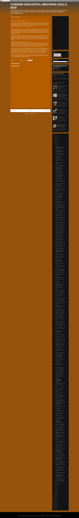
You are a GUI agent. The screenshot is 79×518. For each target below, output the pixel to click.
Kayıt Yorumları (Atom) (32, 113)
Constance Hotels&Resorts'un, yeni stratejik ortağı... (60, 384)
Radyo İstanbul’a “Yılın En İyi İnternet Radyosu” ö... (60, 186)
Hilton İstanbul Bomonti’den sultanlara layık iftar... (59, 388)
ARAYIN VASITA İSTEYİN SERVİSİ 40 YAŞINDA (59, 285)
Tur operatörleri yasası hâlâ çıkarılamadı (59, 282)
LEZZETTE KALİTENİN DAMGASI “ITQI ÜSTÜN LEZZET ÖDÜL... (59, 344)
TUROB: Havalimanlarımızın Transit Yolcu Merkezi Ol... (60, 232)
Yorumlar (56, 55)
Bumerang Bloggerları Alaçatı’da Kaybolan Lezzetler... (58, 261)
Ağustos (56, 484)
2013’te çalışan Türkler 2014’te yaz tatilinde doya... (60, 411)
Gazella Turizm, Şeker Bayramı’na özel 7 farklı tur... (60, 448)
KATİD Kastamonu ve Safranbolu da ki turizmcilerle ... (58, 361)
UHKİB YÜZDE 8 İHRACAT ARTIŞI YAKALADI (59, 176)
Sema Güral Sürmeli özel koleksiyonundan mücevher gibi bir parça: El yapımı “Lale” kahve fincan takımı (63, 95)
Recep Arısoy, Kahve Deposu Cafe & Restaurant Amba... (60, 290)
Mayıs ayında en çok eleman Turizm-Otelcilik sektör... (60, 324)
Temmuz (56, 483)
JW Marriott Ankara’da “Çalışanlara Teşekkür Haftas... (59, 160)
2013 (55, 135)
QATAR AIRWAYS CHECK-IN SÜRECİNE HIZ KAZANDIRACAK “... (60, 403)
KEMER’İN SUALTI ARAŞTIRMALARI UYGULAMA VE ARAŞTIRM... (58, 380)
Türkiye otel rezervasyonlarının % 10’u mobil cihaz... (60, 213)
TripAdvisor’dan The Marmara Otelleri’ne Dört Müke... (60, 210)
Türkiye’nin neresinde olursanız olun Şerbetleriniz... (58, 157)
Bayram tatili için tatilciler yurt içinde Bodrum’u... (60, 408)
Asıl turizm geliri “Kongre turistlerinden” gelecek (59, 254)
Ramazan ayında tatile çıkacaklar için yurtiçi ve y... (60, 478)
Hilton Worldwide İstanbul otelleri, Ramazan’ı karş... (59, 413)
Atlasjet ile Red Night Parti (59, 256)
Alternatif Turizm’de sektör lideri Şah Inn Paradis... (59, 453)
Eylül (56, 486)
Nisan (56, 142)
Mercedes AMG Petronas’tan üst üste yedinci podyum (60, 269)
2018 (55, 496)
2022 (55, 502)
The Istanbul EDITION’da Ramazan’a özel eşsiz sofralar (59, 470)
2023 (55, 504)
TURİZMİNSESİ (56, 68)
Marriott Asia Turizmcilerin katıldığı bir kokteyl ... (59, 237)
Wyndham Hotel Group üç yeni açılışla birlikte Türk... (60, 234)
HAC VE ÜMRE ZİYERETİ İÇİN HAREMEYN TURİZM (59, 83)
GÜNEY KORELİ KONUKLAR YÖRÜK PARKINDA (60, 445)
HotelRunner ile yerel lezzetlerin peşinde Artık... (59, 241)
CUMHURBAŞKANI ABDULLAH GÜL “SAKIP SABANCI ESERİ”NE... (59, 475)
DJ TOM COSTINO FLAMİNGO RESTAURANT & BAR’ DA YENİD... (60, 202)
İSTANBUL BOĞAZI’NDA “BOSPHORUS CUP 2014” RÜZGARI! (60, 148)
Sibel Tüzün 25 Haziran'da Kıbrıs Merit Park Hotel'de (59, 165)
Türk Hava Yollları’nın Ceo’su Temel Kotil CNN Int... (60, 347)
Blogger (49, 515)
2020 (55, 499)
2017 (55, 495)
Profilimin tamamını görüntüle (58, 70)
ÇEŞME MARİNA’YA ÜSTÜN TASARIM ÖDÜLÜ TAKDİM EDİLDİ (60, 207)
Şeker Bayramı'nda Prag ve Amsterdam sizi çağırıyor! (59, 400)
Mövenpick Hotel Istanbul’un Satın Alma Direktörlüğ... (59, 322)
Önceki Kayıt (47, 110)
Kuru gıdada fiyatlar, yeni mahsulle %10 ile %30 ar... (60, 368)
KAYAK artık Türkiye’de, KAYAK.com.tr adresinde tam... (59, 350)
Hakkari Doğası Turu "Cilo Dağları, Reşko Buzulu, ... (59, 277)
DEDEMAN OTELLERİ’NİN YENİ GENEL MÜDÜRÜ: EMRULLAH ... (59, 251)
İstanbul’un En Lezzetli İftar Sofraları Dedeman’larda (59, 481)
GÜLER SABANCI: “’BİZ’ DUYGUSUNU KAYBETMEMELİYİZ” (59, 450)
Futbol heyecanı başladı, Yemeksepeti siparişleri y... (60, 317)
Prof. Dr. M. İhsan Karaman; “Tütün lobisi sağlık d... (59, 193)
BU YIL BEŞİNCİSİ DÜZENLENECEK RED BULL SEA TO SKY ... (59, 196)
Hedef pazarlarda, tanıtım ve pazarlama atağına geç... (60, 249)
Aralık (56, 490)
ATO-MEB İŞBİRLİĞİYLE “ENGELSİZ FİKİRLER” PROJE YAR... (59, 151)
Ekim (56, 487)
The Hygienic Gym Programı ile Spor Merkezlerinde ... (60, 312)
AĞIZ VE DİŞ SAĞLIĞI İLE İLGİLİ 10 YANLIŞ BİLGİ (59, 370)
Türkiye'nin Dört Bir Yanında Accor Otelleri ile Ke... (59, 456)
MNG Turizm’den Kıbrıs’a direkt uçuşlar (59, 258)
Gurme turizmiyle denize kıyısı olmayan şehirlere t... (60, 244)
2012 (55, 134)
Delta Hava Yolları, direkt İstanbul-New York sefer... (59, 272)
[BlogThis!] (28, 60)
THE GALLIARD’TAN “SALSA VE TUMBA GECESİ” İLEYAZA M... (60, 307)
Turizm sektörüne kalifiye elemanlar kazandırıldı (62, 110)
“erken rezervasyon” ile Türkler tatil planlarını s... (60, 406)
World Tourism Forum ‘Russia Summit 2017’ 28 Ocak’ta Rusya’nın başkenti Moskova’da (63, 87)
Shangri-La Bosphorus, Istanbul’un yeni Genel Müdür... (59, 287)
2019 (55, 498)
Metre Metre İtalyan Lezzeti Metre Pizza (59, 337)
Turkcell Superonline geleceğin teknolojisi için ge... (60, 178)
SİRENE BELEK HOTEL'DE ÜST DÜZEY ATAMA (59, 372)
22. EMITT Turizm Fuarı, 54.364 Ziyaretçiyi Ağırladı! (62, 102)
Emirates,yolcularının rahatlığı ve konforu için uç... (60, 473)
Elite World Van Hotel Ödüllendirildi (58, 199)
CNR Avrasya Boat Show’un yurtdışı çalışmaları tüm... (59, 396)
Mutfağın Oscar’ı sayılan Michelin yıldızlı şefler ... (59, 230)
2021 (55, 501)
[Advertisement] (30, 99)
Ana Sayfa (30, 110)
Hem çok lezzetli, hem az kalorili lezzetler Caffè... (59, 359)
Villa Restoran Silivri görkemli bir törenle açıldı (62, 117)
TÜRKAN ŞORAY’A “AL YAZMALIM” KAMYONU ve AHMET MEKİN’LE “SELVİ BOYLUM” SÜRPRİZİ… (62, 125)
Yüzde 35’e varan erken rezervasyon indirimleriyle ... (60, 225)
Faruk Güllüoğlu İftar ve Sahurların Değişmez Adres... (59, 364)
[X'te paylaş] (29, 60)
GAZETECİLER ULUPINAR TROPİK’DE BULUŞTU (59, 154)
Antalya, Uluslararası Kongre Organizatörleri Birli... (60, 353)
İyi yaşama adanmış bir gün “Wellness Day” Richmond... (60, 424)
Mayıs (56, 144)
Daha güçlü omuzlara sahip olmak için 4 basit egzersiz (60, 301)
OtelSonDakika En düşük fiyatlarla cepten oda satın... (60, 205)
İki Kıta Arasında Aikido (59, 443)
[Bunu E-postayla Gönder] (27, 60)
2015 (55, 492)
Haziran (56, 145)
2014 (55, 137)
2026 (55, 508)
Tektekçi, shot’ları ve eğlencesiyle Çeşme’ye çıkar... (59, 274)
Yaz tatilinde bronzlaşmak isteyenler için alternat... (59, 239)
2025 (55, 507)
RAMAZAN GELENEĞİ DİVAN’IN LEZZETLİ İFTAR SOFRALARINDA (60, 355)
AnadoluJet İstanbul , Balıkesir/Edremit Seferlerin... (58, 331)
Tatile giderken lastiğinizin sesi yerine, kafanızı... (60, 246)
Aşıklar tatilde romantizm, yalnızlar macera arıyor (59, 314)
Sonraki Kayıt (14, 110)
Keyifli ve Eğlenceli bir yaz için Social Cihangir (60, 264)
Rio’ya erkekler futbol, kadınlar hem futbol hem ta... (60, 215)
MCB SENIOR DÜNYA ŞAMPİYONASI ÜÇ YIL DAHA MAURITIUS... (59, 168)
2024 (55, 505)
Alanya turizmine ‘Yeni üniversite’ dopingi (58, 173)
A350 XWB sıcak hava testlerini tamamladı (58, 398)
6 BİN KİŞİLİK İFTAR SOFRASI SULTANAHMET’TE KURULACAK (60, 458)
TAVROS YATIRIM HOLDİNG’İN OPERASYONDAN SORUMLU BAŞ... (58, 421)
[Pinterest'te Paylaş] (32, 60)
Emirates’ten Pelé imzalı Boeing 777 (59, 377)
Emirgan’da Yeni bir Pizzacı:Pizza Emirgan (59, 416)
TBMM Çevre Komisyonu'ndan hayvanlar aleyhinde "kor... (60, 298)
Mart (56, 141)
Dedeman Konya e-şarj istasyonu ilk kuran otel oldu (60, 222)
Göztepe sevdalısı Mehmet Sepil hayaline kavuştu (59, 189)
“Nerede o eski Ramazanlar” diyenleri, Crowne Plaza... (60, 427)
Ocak (56, 138)
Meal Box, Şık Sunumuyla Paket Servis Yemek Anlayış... (59, 303)
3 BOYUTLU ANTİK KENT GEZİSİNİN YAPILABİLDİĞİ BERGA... (60, 464)
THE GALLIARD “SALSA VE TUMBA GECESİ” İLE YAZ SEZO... (60, 266)
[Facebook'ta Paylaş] (30, 60)
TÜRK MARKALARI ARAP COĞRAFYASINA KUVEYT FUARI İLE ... (60, 433)
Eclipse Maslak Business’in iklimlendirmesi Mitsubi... (59, 467)
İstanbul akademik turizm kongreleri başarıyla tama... (60, 227)
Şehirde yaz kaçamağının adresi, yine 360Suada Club (60, 441)
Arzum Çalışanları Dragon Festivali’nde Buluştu (59, 218)
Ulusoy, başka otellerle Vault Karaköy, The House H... (59, 293)
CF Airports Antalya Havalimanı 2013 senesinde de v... (60, 339)
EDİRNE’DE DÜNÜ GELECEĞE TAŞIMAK (59, 171)
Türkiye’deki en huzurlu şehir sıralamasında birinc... (60, 418)
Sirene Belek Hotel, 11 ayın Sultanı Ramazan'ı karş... (59, 334)
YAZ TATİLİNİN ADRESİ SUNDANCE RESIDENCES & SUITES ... (60, 429)
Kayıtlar (55, 54)
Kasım (56, 489)
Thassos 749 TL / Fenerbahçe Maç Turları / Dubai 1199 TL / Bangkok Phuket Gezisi (60, 79)
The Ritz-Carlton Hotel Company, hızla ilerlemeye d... (60, 181)
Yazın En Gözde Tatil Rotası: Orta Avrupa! (60, 393)
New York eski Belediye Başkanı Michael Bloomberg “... (60, 328)
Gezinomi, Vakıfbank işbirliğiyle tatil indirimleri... (60, 342)
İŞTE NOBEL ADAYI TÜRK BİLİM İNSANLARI (59, 184)
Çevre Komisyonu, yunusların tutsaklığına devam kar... (60, 310)
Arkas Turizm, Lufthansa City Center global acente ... (60, 461)
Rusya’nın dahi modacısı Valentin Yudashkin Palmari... (59, 295)
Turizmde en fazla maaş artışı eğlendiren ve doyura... (60, 375)
